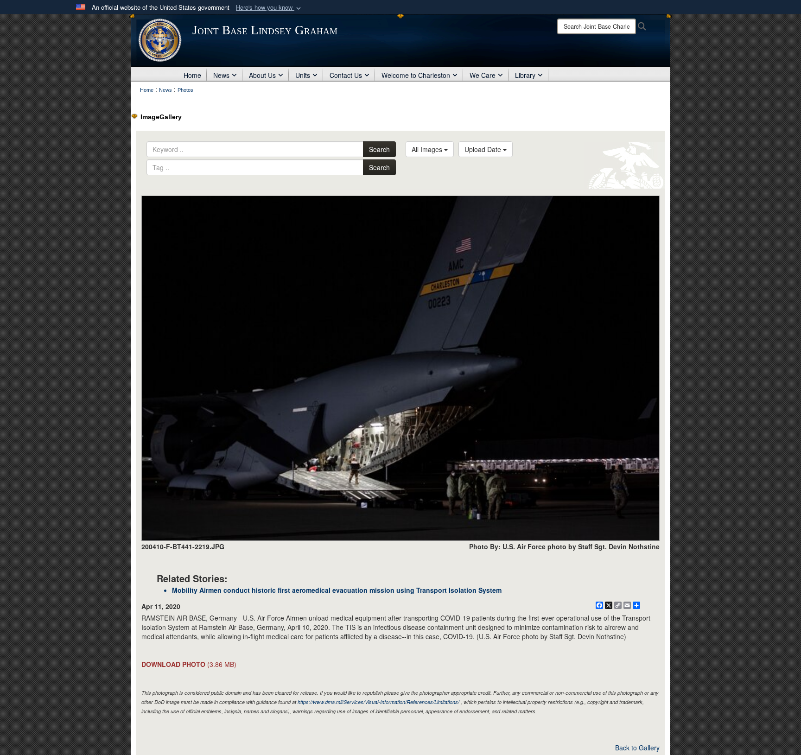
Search (379, 149)
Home (192, 75)
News (221, 75)
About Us (262, 75)
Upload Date (483, 149)
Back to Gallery (637, 747)
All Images (428, 149)
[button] (269, 8)
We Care (483, 75)
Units (302, 75)
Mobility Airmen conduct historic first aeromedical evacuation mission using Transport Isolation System (337, 590)
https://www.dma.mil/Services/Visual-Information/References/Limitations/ (378, 701)
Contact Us (346, 75)
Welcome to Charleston (415, 75)
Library (525, 75)
